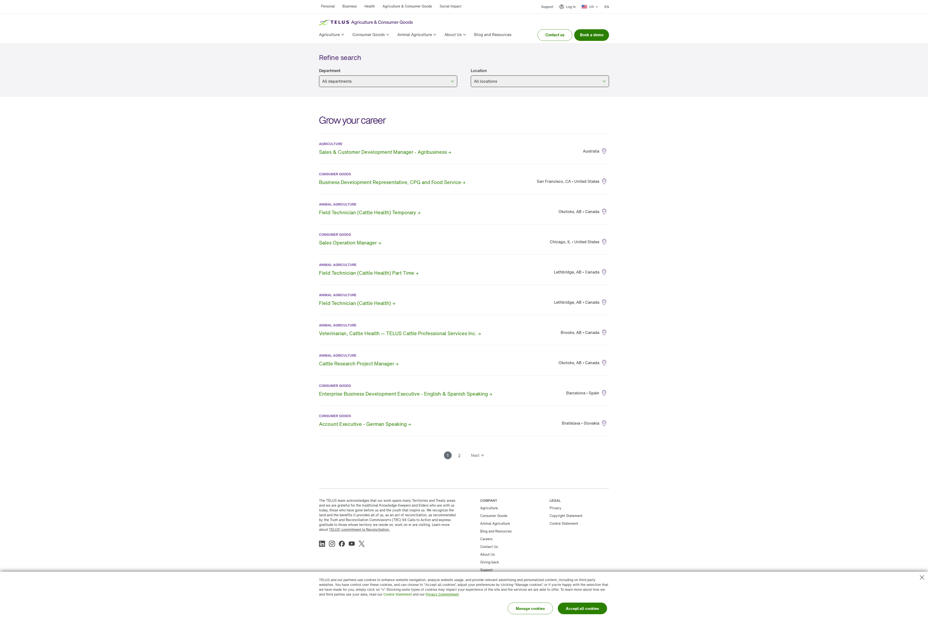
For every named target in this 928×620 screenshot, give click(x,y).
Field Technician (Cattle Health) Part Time (366, 272)
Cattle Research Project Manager (356, 363)
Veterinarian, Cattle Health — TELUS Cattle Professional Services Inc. (398, 333)
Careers (486, 538)
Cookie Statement (397, 594)
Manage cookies (530, 608)
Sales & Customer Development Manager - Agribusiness (383, 151)
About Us (487, 554)
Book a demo (591, 35)
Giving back (489, 562)
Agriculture (489, 507)
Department (330, 71)
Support (547, 6)
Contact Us (489, 546)
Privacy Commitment (442, 594)
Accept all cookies (582, 608)
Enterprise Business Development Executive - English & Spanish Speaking (403, 393)
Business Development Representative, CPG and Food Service (390, 182)
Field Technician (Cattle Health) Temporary (367, 212)
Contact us (555, 35)
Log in (571, 6)
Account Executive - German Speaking (363, 424)
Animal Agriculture (495, 523)
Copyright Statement (566, 515)
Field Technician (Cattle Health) (355, 303)
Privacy (555, 507)
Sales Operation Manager (348, 242)
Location (479, 71)
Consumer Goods (493, 515)
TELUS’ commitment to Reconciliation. (359, 529)
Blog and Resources (496, 531)
